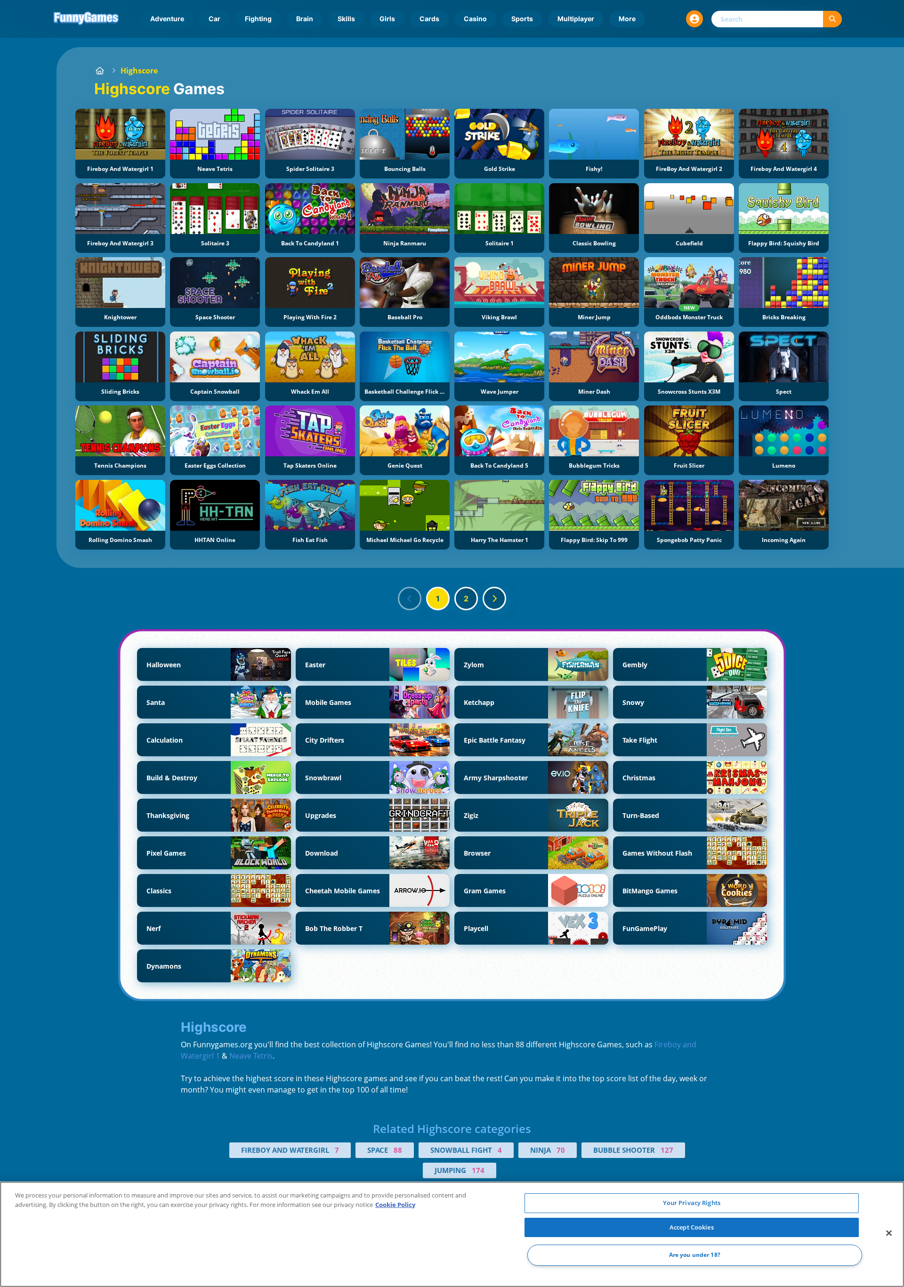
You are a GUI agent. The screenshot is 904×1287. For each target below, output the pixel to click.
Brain (304, 19)
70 (561, 1150)
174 (478, 1170)
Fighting (258, 19)
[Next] (494, 598)
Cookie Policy (395, 1204)
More (627, 19)
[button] (694, 18)
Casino (475, 19)
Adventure (167, 19)
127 (667, 1150)
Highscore (139, 70)
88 (398, 1150)
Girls (387, 19)
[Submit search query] (832, 19)
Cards (429, 19)
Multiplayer (575, 19)
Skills (346, 19)
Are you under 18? (694, 1255)
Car (214, 19)
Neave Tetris (251, 1056)
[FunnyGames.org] (99, 70)
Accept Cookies (692, 1227)
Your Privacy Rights (691, 1202)
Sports (522, 19)
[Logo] (86, 19)
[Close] (889, 1233)
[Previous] (409, 598)
